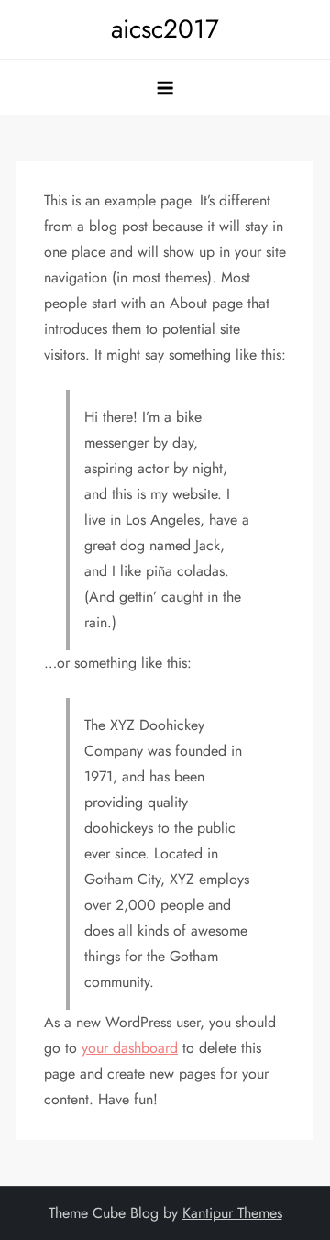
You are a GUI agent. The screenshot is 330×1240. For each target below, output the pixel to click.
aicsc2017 (165, 29)
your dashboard (130, 1047)
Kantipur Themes (232, 1212)
